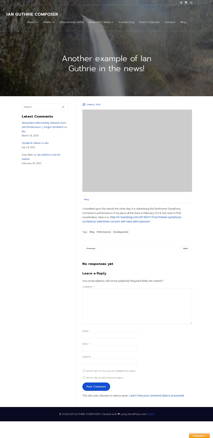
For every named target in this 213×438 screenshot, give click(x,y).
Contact (170, 22)
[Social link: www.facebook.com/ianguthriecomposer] (181, 2)
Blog (183, 22)
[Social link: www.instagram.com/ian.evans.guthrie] (186, 2)
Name (86, 331)
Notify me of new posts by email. (105, 378)
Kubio (150, 414)
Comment (88, 287)
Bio (23, 131)
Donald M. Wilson (31, 143)
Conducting (126, 22)
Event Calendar (149, 22)
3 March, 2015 (93, 104)
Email (86, 344)
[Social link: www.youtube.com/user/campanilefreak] (191, 2)
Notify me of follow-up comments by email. (111, 371)
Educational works (72, 22)
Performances (104, 231)
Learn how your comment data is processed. (156, 395)
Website (86, 357)
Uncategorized (120, 231)
